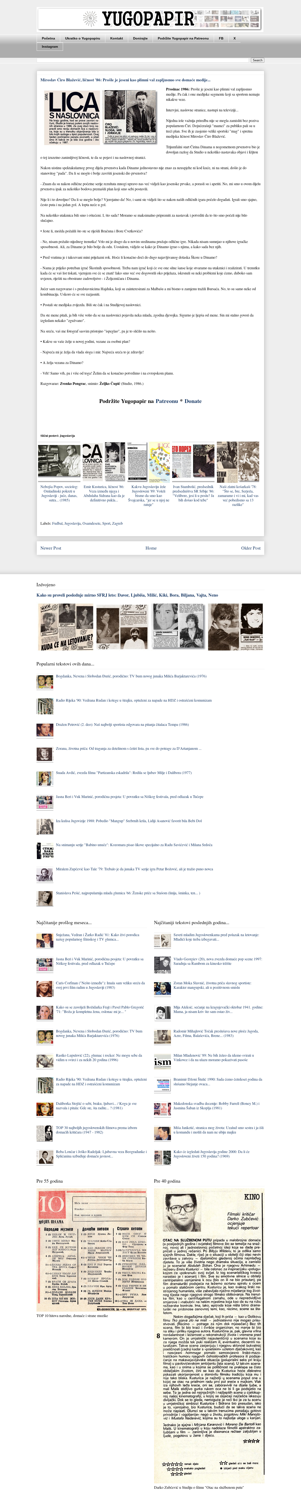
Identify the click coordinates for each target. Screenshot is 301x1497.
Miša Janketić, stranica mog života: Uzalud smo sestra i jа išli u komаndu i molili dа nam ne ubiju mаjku (219, 1129)
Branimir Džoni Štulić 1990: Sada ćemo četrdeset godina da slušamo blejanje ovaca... (218, 1081)
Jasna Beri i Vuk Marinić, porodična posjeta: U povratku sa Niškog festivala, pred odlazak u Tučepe (129, 796)
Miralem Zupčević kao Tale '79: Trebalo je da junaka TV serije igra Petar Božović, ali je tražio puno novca (134, 868)
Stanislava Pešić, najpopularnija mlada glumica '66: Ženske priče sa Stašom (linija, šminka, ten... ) (128, 892)
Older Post (251, 548)
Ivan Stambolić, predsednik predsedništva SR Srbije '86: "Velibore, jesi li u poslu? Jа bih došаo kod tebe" (193, 493)
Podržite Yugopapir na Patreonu (183, 38)
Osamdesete (91, 523)
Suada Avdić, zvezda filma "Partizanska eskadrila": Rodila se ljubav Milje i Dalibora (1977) (124, 772)
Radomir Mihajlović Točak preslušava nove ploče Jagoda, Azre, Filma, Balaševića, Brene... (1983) (216, 1033)
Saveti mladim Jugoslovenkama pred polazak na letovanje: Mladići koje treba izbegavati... (216, 937)
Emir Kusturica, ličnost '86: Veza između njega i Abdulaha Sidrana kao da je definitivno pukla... (104, 493)
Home (151, 548)
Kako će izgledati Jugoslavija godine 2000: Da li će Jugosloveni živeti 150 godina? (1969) (212, 1153)
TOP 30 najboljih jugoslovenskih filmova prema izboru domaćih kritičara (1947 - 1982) (96, 1129)
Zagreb (117, 523)
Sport (106, 523)
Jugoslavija (72, 523)
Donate (193, 401)
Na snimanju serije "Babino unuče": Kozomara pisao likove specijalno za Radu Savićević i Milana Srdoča (134, 844)
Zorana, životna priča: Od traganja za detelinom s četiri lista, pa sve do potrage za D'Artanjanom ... (129, 748)
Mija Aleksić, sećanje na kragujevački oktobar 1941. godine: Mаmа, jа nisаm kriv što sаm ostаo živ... (218, 1009)
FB (221, 38)
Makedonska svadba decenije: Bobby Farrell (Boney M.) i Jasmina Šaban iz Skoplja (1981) (216, 1105)
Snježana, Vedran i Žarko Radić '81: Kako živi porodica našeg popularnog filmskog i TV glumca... (97, 937)
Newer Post (50, 548)
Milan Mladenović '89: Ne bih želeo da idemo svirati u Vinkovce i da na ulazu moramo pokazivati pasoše (214, 1057)
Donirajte (140, 38)
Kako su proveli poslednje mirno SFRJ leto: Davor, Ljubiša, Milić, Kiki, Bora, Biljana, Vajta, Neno (127, 595)
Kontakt (116, 38)
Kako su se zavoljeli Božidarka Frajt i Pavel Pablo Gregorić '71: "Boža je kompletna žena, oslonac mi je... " (100, 1009)
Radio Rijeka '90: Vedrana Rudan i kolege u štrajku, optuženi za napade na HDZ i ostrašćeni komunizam (134, 700)
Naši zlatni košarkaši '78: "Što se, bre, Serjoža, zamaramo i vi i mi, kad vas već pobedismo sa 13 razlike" (238, 495)
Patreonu (167, 401)
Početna (48, 38)
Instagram (50, 46)
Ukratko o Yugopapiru (82, 38)
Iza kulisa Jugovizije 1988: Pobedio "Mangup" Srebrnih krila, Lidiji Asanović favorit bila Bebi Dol (129, 820)
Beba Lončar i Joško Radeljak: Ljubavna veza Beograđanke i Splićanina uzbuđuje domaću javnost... (101, 1153)
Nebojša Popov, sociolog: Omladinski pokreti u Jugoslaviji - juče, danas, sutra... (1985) (59, 493)
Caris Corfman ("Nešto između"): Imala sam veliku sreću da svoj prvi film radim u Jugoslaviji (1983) (100, 985)
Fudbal (57, 523)
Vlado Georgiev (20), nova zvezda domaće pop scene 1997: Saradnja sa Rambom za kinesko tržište (218, 961)
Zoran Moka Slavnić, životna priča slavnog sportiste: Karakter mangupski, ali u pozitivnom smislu (212, 985)
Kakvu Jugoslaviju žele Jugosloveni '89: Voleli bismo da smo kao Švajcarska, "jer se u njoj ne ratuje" (148, 495)
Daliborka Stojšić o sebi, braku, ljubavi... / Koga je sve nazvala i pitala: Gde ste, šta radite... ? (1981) (96, 1105)
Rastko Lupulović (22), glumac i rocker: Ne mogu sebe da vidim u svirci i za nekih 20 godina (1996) (99, 1057)
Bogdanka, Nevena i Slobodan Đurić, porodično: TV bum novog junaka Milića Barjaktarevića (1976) (131, 675)
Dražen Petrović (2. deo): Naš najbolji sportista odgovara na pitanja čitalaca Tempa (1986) (122, 724)
